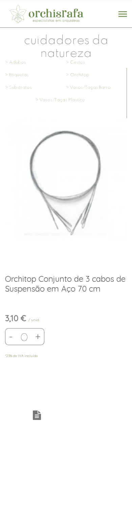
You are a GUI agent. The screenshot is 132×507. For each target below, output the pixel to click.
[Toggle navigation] (122, 14)
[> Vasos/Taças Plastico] (66, 110)
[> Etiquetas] (35, 85)
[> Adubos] (35, 72)
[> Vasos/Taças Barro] (96, 97)
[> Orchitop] (96, 85)
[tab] (38, 415)
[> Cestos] (96, 72)
